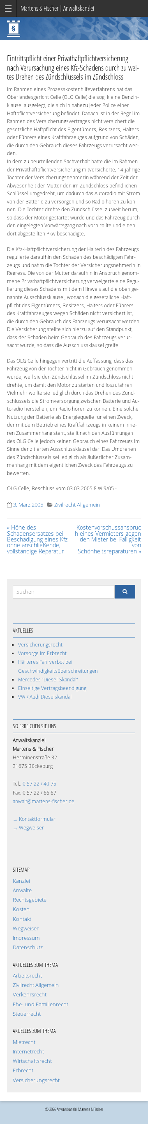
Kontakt (22, 919)
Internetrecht (28, 1051)
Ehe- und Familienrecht (40, 1004)
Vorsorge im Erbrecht (42, 653)
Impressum (26, 937)
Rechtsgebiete (29, 899)
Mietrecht (24, 1042)
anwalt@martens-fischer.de (43, 801)
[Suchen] (125, 592)
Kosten (21, 909)
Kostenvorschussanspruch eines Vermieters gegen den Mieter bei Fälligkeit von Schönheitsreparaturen (108, 539)
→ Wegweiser (28, 828)
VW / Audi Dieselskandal (45, 697)
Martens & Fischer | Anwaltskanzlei (57, 8)
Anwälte (22, 890)
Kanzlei (21, 880)
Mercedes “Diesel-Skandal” (48, 679)
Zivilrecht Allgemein (77, 504)
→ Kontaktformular (34, 819)
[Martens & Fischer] (13, 28)
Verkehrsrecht (29, 994)
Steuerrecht (27, 1013)
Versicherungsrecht (40, 645)
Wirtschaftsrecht (32, 1061)
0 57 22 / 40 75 (39, 784)
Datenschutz (28, 947)
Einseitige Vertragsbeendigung (52, 688)
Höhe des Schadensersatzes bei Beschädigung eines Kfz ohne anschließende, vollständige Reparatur (37, 539)
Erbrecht (23, 1070)
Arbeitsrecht (27, 975)
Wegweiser (26, 928)
